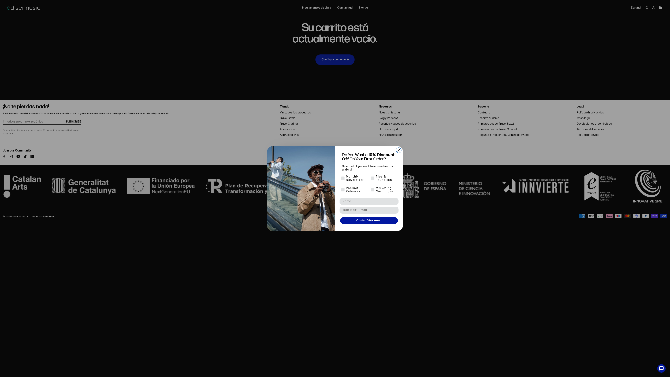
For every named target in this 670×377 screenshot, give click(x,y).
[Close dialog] (398, 150)
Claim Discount (369, 220)
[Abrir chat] (661, 368)
